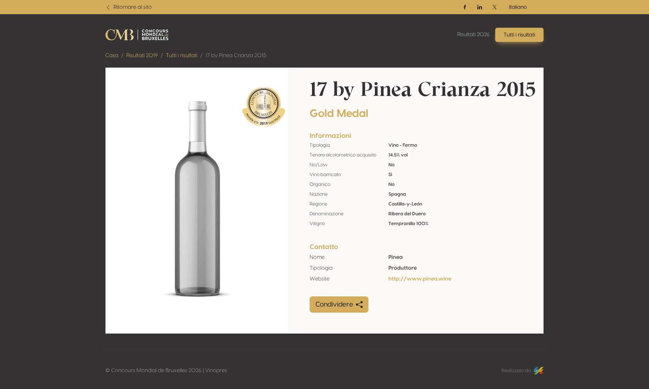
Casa (111, 55)
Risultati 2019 (142, 55)
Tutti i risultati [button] (519, 35)
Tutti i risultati (181, 55)
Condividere (334, 304)
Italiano (518, 7)
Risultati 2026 (473, 34)
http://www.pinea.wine (419, 279)
